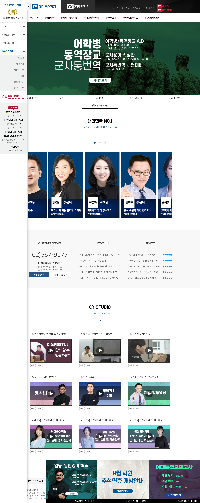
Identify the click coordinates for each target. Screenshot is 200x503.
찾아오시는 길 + (60, 275)
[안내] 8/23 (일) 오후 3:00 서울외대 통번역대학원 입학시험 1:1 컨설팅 (111, 278)
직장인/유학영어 (8, 35)
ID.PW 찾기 (137, 8)
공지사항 (20, 58)
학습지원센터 (7, 51)
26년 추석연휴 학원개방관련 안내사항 (95, 266)
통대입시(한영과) (69, 17)
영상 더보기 (39, 365)
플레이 (32, 365)
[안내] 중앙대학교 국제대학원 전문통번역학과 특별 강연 (104, 272)
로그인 (115, 8)
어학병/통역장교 (130, 17)
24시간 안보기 (183, 501)
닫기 (195, 501)
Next (196, 58)
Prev (3, 58)
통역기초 (100, 98)
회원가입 (125, 8)
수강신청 (34, 17)
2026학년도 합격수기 (27, 98)
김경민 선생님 (100, 143)
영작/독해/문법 (136, 98)
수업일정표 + (39, 275)
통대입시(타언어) (91, 17)
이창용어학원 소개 (35, 481)
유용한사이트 (19, 88)
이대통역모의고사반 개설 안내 (92, 260)
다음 (180, 59)
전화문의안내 (19, 82)
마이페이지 (150, 8)
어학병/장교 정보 (9, 43)
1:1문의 (21, 76)
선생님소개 (111, 17)
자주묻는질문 (19, 70)
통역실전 (63, 98)
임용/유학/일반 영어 (172, 98)
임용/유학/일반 (152, 17)
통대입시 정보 (7, 26)
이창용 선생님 (95, 143)
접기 (29, 7)
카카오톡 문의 (14, 112)
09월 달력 (49, 17)
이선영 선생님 (105, 143)
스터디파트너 (19, 64)
